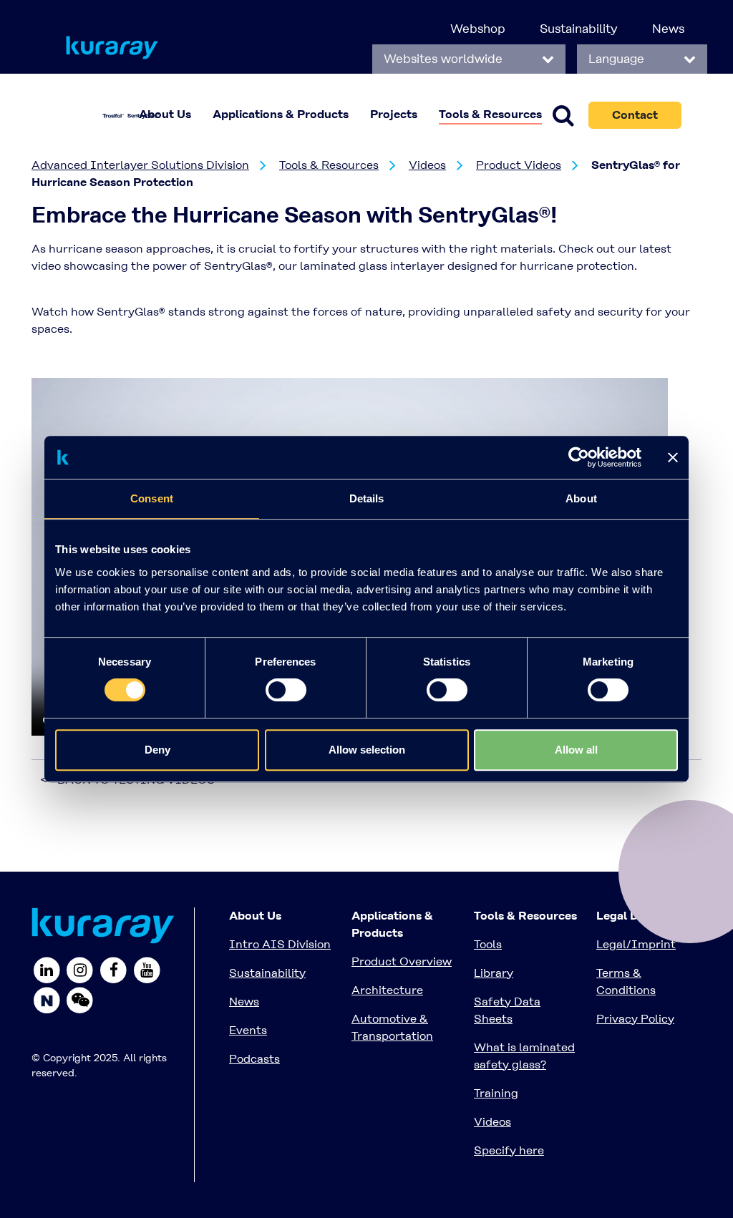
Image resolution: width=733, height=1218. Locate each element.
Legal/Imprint (636, 944)
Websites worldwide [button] (445, 59)
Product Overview (401, 961)
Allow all (576, 750)
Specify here (509, 1150)
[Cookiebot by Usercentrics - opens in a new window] (578, 457)
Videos (427, 165)
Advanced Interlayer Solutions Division (140, 165)
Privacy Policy (635, 1018)
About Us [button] (165, 114)
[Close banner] (673, 457)
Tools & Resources (329, 165)
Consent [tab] (151, 498)
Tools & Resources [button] (490, 114)
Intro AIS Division (280, 944)
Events (248, 1030)
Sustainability (579, 28)
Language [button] (618, 59)
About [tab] (581, 498)
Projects (393, 114)
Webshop (477, 28)
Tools (488, 944)
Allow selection (367, 750)
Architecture (387, 990)
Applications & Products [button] (281, 114)
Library (493, 973)
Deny (157, 750)
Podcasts (254, 1059)
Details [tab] (366, 498)
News (668, 28)
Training (496, 1093)
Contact (635, 115)
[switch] (286, 689)
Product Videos (518, 165)
